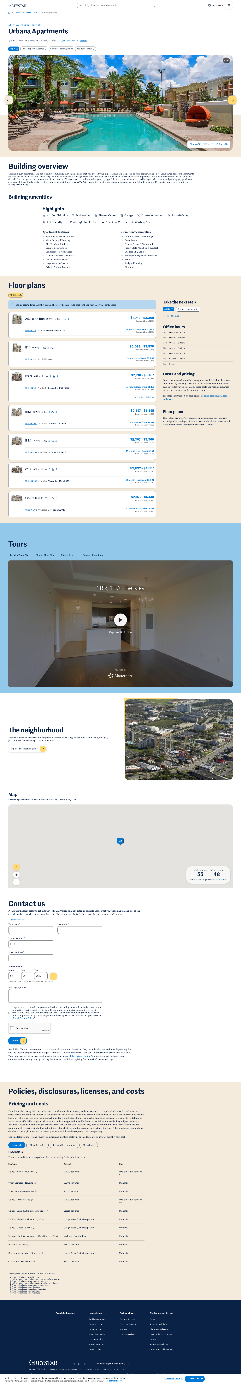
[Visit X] (85, 1364)
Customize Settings (173, 1378)
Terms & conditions (158, 1324)
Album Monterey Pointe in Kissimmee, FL (65, 1369)
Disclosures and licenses (161, 1313)
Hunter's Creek (31, 13)
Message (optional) (17, 987)
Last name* (63, 924)
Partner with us (127, 1313)
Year (36, 970)
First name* (14, 924)
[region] (120, 1379)
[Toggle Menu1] (229, 5)
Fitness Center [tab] (68, 555)
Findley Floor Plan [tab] (45, 555)
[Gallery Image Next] (232, 100)
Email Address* (16, 952)
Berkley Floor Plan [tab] (19, 555)
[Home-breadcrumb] (9, 13)
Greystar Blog (95, 1349)
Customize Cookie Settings (161, 1349)
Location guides (96, 1339)
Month (11, 970)
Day (23, 970)
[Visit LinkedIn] (79, 1364)
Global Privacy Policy (23, 1018)
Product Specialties (128, 1334)
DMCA (153, 1339)
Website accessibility (159, 1344)
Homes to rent (96, 1313)
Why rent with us (96, 1344)
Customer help (95, 1324)
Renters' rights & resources (161, 1334)
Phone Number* (16, 938)
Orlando (18, 13)
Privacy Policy (115, 1381)
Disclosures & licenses (159, 1329)
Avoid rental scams (97, 1319)
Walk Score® (221, 879)
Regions (123, 1329)
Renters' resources (97, 1334)
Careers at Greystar (128, 1324)
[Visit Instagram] (74, 1364)
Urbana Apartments (49, 13)
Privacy (153, 1319)
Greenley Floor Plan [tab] (93, 555)
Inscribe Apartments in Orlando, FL (99, 1369)
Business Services (127, 1319)
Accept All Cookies (194, 1378)
